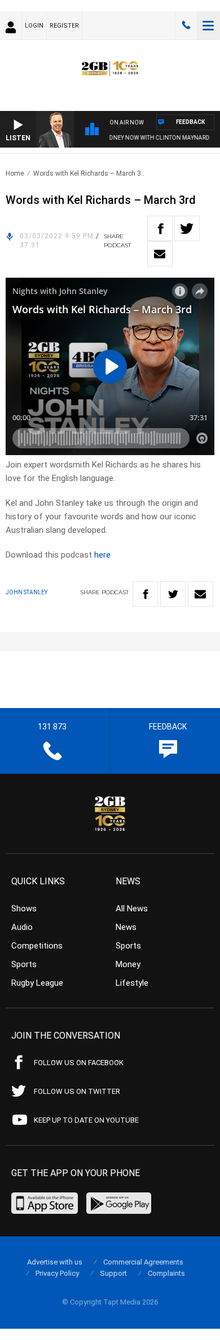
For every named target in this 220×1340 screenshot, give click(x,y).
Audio (22, 927)
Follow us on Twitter (77, 1091)
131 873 (186, 25)
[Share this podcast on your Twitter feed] (187, 228)
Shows (24, 908)
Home (15, 173)
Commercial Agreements (143, 1262)
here (102, 555)
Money (128, 964)
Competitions (37, 946)
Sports (24, 964)
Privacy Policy (57, 1273)
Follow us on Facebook (79, 1062)
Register (64, 25)
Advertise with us (54, 1262)
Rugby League (37, 983)
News (126, 927)
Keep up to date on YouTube (86, 1120)
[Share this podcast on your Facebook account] (160, 228)
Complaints (166, 1273)
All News (132, 908)
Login (34, 25)
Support (113, 1273)
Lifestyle (132, 983)
